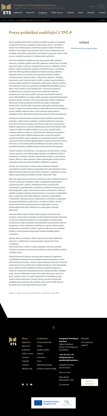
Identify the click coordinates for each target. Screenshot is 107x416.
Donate (102, 6)
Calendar (90, 12)
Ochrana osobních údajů (46, 368)
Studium (11, 20)
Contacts (102, 12)
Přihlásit (103, 20)
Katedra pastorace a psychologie (84, 48)
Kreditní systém (43, 350)
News (81, 12)
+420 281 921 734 (66, 354)
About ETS (30, 12)
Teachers (70, 12)
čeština (91, 6)
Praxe (39, 361)
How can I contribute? (89, 382)
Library (39, 346)
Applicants (18, 12)
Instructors (41, 357)
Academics (43, 12)
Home (3, 20)
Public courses (57, 12)
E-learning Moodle (44, 342)
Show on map (64, 372)
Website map (27, 368)
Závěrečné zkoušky (44, 365)
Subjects (40, 353)
